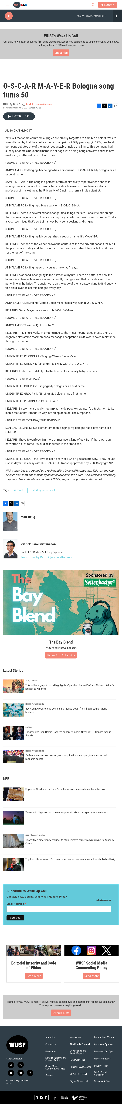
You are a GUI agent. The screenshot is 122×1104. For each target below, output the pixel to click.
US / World (19, 490)
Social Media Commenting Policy (55, 1067)
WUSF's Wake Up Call (61, 36)
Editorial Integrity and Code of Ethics (33, 965)
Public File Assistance (80, 1067)
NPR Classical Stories (35, 835)
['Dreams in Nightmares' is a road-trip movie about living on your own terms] (13, 818)
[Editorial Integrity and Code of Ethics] (34, 950)
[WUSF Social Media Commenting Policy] (91, 950)
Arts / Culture (31, 680)
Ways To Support (102, 1059)
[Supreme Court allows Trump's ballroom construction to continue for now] (13, 794)
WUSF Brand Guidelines (100, 1073)
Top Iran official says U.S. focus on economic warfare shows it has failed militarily (70, 859)
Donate (109, 5)
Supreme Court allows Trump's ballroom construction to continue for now (65, 789)
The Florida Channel (80, 1044)
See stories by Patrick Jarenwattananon (47, 557)
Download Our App (103, 1051)
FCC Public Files (77, 1060)
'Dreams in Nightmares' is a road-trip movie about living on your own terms (66, 812)
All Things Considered (44, 490)
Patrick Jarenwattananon (39, 104)
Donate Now (61, 1013)
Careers (49, 1075)
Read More (34, 976)
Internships (75, 1037)
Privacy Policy (101, 1066)
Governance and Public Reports (78, 1052)
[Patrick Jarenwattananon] (10, 548)
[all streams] (117, 16)
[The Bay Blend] (61, 602)
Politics (28, 727)
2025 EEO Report (78, 1074)
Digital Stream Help (79, 1081)
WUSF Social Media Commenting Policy (92, 965)
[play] (8, 16)
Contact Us (50, 1044)
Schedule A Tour (102, 1081)
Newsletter (50, 1051)
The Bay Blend (61, 642)
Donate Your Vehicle (104, 1037)
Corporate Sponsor (103, 1044)
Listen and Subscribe (61, 655)
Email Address (16, 904)
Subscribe (61, 53)
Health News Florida (34, 704)
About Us (50, 1037)
